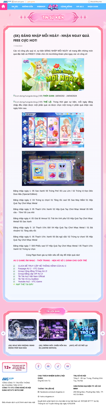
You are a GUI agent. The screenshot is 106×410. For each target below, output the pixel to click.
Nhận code (93, 6)
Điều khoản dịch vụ (9, 402)
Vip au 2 (80, 6)
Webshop (41, 6)
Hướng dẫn (27, 6)
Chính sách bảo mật (27, 402)
